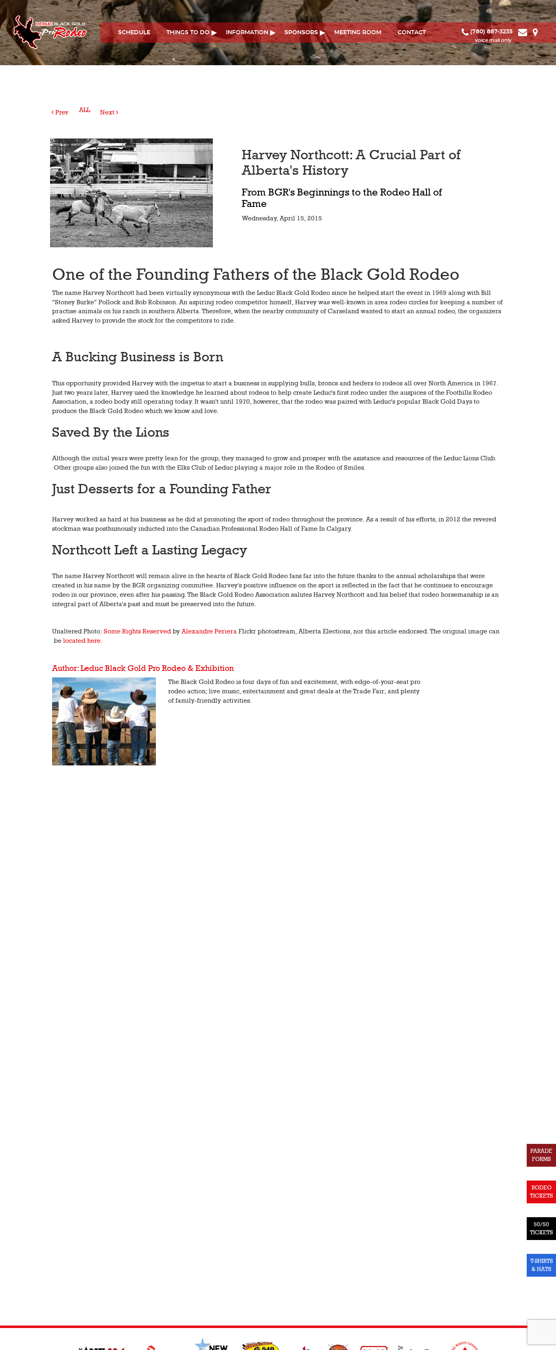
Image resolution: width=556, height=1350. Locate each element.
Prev (61, 112)
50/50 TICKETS (541, 1228)
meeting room (357, 32)
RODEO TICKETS (541, 1191)
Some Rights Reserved (137, 631)
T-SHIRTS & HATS (541, 1265)
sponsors (301, 32)
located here (82, 641)
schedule (134, 32)
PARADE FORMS (541, 1155)
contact (412, 32)
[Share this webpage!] (542, 32)
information (247, 32)
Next (108, 112)
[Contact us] (523, 32)
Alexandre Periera (209, 631)
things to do (188, 32)
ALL (84, 110)
